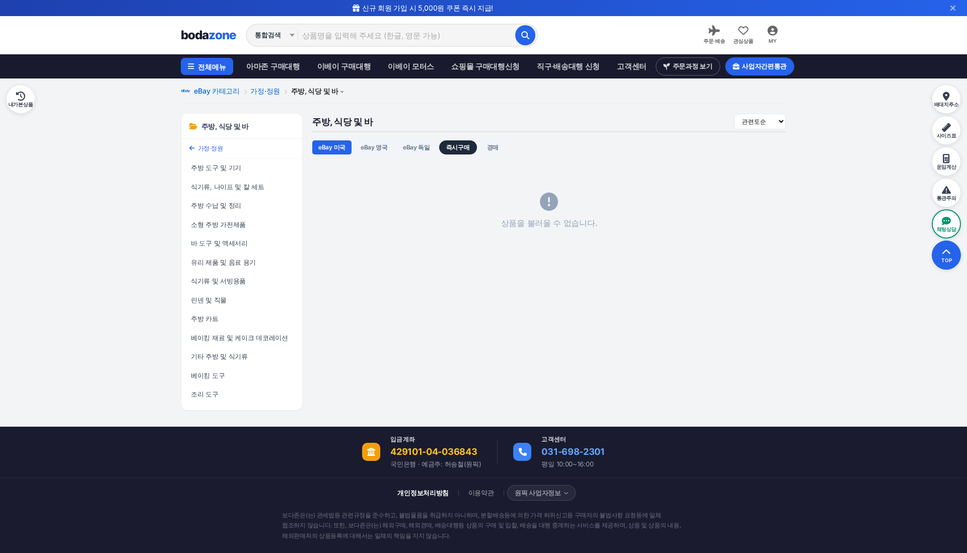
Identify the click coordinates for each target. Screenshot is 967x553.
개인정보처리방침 (423, 493)
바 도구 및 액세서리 (219, 243)
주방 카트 (205, 318)
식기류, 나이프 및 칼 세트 (227, 187)
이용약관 (481, 493)
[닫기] (953, 8)
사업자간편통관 (764, 66)
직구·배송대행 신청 (568, 66)
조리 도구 (205, 394)
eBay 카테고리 (216, 91)
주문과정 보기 (693, 66)
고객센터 (632, 66)
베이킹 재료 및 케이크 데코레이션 (239, 338)
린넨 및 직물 (209, 300)
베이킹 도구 (208, 375)
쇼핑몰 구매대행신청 (485, 66)
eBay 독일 (416, 147)
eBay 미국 (332, 147)
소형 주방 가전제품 (218, 224)
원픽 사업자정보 (538, 493)
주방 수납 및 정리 (216, 205)
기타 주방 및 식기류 (219, 356)
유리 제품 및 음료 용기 (223, 262)
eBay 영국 (374, 147)
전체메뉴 (212, 66)
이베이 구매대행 (344, 66)
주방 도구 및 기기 (216, 168)
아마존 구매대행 (273, 66)
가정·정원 (265, 91)
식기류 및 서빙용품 (218, 281)
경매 (493, 147)
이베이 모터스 (411, 66)
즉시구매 (458, 147)
